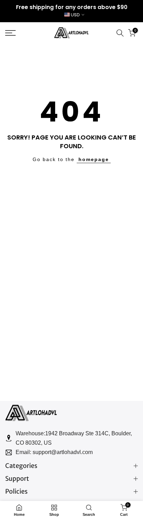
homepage (93, 159)
